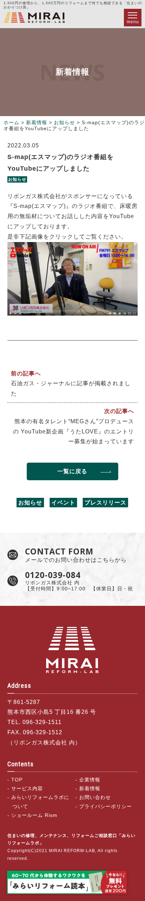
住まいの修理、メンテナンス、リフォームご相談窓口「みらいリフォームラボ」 (34, 17)
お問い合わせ (95, 797)
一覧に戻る (72, 471)
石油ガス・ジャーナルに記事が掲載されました (71, 388)
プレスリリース (105, 503)
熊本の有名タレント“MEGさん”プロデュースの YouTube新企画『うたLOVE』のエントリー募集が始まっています (73, 431)
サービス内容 (27, 788)
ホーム (11, 122)
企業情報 (89, 779)
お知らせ (64, 122)
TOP (17, 779)
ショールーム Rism (34, 815)
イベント (63, 503)
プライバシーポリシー (105, 806)
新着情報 (36, 122)
